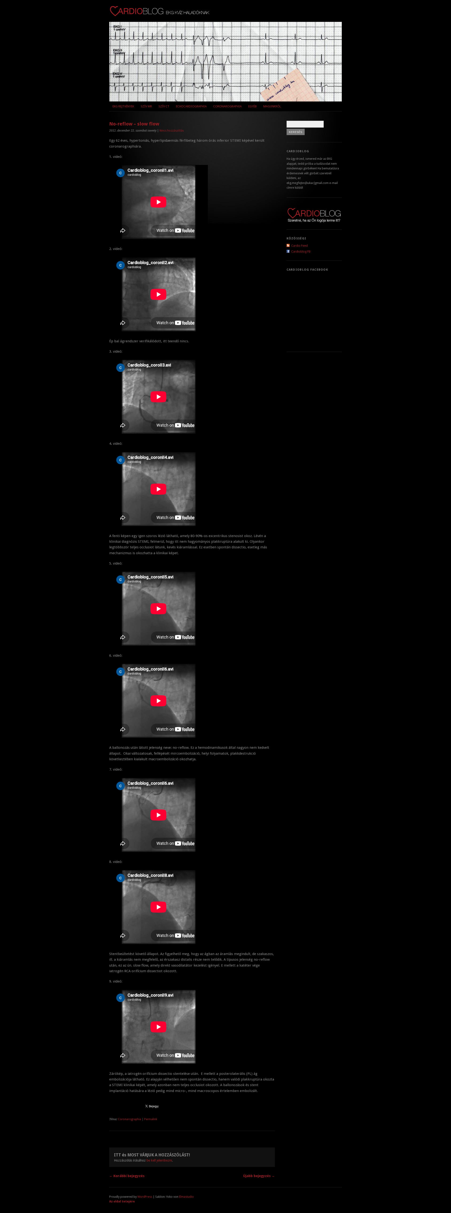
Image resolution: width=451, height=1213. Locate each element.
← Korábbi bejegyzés (126, 1176)
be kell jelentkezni (159, 1160)
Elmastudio (186, 1196)
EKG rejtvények (123, 106)
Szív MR (146, 106)
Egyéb (252, 106)
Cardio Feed (299, 245)
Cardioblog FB (301, 251)
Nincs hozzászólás (171, 130)
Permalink (150, 1119)
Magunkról (272, 106)
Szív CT (164, 106)
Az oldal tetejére (122, 1201)
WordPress (144, 1196)
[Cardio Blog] (159, 14)
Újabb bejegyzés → (259, 1176)
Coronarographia (227, 106)
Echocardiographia (191, 106)
